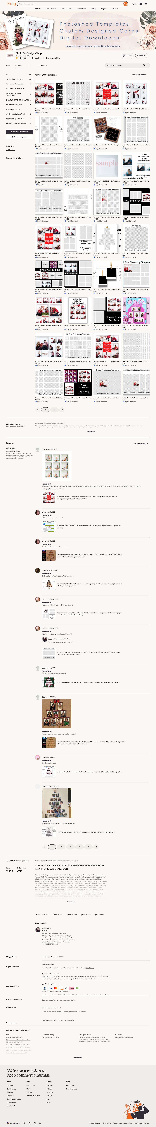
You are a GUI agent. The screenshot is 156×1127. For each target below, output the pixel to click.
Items (8, 65)
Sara (43, 757)
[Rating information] (16, 58)
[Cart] (145, 3)
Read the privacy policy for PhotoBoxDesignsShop (58, 1020)
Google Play (30, 1113)
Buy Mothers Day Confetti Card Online (19, 1050)
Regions (146, 1123)
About (29, 65)
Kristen (44, 570)
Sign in (134, 4)
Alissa (50, 639)
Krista (44, 449)
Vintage (93, 9)
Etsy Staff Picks (51, 9)
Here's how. (90, 968)
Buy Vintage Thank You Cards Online (18, 1045)
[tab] (19, 74)
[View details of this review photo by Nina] (56, 713)
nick (43, 668)
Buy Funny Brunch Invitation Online (18, 1047)
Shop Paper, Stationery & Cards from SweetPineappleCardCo (18, 1041)
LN (43, 512)
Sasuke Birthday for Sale (14, 1037)
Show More (78, 1057)
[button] (127, 55)
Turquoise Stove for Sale (51, 1037)
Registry (104, 9)
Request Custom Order (20, 131)
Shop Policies (42, 65)
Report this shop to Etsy (14, 158)
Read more (91, 432)
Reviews (18, 65)
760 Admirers (10, 150)
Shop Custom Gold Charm (124, 1037)
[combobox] (70, 3)
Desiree (44, 599)
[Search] (125, 3)
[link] (37, 409)
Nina (43, 697)
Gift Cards (115, 9)
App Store (14, 1113)
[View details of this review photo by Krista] (56, 466)
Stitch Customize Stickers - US (16, 1053)
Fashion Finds (81, 9)
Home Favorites (66, 9)
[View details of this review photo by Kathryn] (56, 803)
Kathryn (44, 786)
